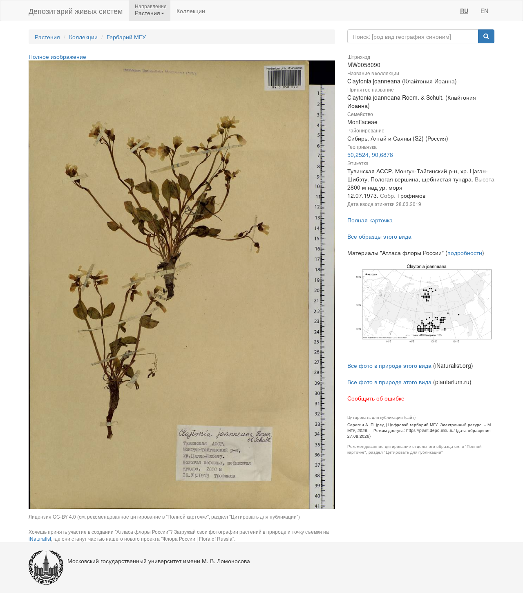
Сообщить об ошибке (376, 398)
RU (464, 11)
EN (484, 11)
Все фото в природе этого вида (389, 365)
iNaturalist (40, 538)
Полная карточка (370, 220)
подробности (464, 252)
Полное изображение (57, 56)
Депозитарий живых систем (76, 10)
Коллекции (191, 11)
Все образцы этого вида (379, 236)
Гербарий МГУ (126, 37)
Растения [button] (147, 13)
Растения (47, 37)
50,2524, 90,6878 (370, 154)
